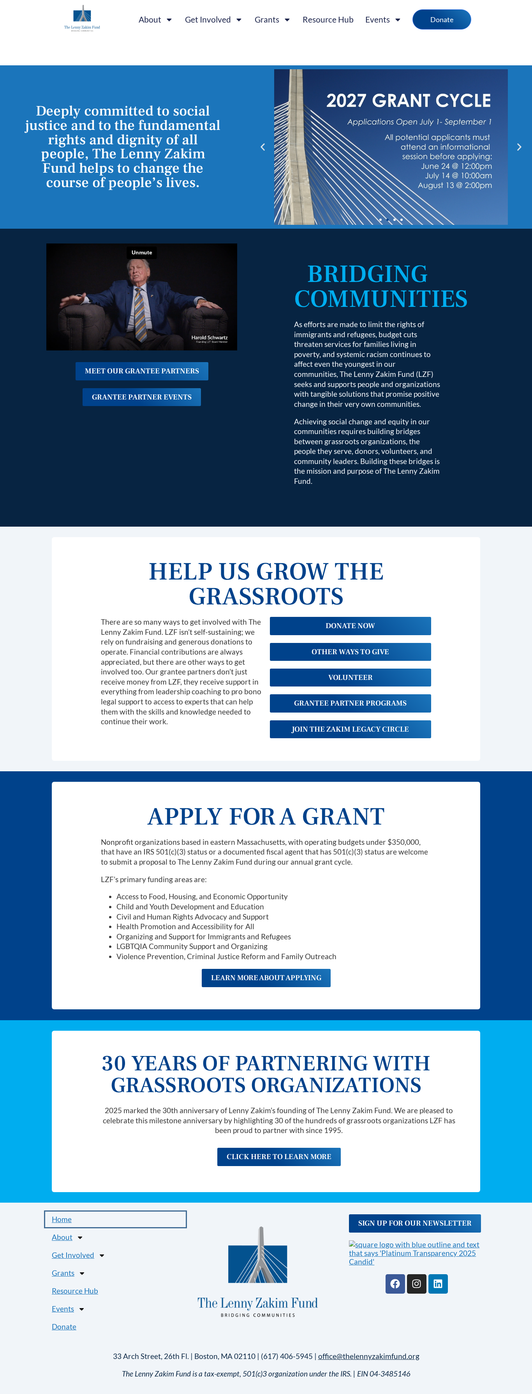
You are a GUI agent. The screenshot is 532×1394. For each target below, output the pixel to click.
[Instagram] (416, 1284)
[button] (263, 147)
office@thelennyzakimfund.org (368, 1356)
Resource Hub (328, 19)
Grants (267, 19)
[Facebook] (395, 1284)
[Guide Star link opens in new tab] (416, 1253)
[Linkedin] (438, 1284)
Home (62, 1219)
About (150, 19)
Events (377, 19)
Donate (64, 1326)
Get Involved (208, 19)
